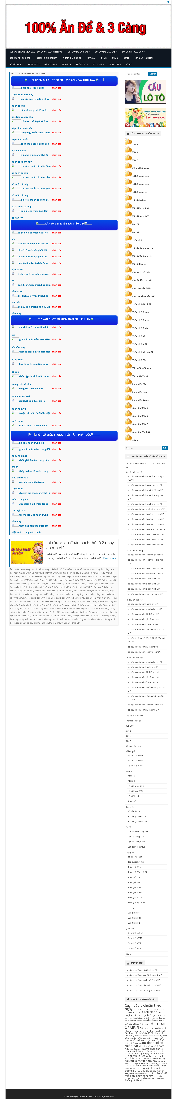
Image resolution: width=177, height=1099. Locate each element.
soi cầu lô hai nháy (52, 608)
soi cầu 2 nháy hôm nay (35, 576)
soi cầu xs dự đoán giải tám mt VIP (143, 619)
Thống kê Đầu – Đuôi (142, 352)
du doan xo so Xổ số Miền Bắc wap (145, 1022)
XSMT (126, 58)
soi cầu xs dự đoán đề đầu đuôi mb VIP (145, 573)
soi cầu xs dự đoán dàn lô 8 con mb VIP (145, 568)
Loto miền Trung (140, 400)
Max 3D (136, 224)
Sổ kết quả (15, 64)
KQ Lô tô (97, 64)
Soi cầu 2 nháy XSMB (19, 580)
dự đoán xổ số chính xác (144, 1039)
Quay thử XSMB (140, 408)
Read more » (109, 558)
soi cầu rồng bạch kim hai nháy (86, 619)
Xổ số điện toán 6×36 (137, 821)
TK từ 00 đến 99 (140, 376)
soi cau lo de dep (157, 1051)
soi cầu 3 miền (160, 1065)
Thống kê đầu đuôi (141, 304)
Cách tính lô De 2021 (133, 1012)
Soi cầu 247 (35, 580)
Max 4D (136, 232)
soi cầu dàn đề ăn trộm (133, 1068)
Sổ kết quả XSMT (140, 192)
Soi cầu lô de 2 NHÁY (39, 605)
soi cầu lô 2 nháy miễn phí (97, 598)
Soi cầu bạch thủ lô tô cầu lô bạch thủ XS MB (30, 587)
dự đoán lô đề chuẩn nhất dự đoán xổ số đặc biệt (146, 1029)
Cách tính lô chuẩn (157, 1009)
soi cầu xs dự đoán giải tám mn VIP (144, 677)
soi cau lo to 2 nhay (104, 612)
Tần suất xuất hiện (141, 368)
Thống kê (81, 64)
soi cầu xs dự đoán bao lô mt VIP (143, 604)
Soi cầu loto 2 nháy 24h (42, 615)
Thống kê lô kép (140, 328)
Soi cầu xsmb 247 (72, 623)
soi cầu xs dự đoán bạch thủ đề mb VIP (145, 490)
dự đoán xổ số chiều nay (148, 1038)
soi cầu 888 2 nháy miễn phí (103, 580)
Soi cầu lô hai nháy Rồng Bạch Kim (77, 608)
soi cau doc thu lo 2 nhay (46, 590)
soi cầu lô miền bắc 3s (20, 612)
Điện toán (49, 64)
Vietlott (33, 64)
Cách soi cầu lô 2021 (141, 1009)
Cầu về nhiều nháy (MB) (143, 296)
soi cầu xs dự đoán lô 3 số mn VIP (143, 682)
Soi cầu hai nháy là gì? (84, 590)
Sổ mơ (129, 64)
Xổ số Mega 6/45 (140, 208)
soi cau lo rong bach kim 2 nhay (80, 612)
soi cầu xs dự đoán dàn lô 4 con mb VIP (145, 539)
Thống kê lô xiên (140, 320)
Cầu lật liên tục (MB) (142, 280)
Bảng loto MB (134, 923)
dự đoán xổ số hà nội (154, 1040)
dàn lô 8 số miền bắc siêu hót (34, 243)
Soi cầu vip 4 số (108, 619)
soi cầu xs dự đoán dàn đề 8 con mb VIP (146, 524)
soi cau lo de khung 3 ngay (137, 1053)
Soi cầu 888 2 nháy (81, 580)
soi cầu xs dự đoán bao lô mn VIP (143, 667)
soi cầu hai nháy (66, 590)
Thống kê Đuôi (139, 344)
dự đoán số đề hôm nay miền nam (147, 1036)
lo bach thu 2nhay (50, 572)
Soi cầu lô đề (141, 1070)
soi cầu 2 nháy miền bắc (84, 576)
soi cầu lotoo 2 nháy (63, 615)
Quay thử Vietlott (141, 432)
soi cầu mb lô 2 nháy (82, 615)
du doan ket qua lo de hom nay (142, 1018)
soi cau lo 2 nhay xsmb (71, 601)
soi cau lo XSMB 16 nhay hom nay (150, 1058)
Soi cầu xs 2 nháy (18, 623)
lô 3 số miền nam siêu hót (33, 425)
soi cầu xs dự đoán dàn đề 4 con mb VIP (146, 514)
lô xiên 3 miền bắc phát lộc (32, 256)
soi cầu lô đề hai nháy (33, 608)
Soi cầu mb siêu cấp (105, 51)
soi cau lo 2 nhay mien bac (39, 598)
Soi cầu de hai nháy (25, 590)
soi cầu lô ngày (38, 612)
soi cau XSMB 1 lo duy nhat (139, 1065)
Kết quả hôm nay (144, 58)
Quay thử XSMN (140, 416)
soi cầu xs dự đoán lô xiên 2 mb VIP (144, 578)
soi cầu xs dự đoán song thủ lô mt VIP (145, 652)
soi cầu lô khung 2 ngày (104, 608)
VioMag (73, 1097)
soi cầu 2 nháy (103, 572)
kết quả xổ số (144, 1046)
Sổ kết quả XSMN (140, 184)
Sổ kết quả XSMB (140, 176)
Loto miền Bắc (139, 384)
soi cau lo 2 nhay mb (94, 594)
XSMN (115, 58)
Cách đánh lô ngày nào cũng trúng (143, 1013)
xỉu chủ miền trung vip (31, 442)
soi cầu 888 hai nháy (19, 583)
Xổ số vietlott (139, 200)
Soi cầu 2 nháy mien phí (106, 576)
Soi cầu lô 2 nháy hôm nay (51, 594)
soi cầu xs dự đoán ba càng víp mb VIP (145, 485)
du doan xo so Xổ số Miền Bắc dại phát (145, 1019)
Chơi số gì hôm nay (47, 58)
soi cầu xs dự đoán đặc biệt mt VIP (143, 614)
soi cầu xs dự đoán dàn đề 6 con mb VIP (146, 519)
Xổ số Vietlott (134, 796)
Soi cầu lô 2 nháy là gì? (74, 594)
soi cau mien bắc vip (42, 619)
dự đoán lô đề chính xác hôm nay (144, 1034)
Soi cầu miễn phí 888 (62, 619)
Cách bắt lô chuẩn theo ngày (143, 1007)
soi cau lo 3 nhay (105, 601)
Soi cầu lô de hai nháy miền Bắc (92, 605)
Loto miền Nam (140, 392)
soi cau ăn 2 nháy (37, 583)
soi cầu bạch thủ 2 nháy (75, 583)
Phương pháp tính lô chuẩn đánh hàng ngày (144, 1050)
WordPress (109, 1097)
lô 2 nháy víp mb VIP (32, 572)
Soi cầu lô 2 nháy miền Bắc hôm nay (68, 598)
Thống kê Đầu (139, 336)
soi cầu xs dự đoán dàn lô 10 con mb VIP (146, 534)
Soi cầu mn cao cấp (20, 58)
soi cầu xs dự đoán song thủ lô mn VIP (145, 704)
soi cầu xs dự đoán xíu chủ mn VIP (143, 709)
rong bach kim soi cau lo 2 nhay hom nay (77, 572)
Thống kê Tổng (140, 360)
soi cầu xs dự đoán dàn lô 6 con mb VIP (145, 544)
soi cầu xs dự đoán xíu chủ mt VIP (143, 646)
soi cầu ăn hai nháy (54, 583)
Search (153, 73)
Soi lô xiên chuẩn (139, 1078)
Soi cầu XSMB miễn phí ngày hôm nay (146, 1074)
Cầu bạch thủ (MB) (141, 272)
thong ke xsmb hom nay (155, 1078)
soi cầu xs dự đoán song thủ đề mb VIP (145, 554)
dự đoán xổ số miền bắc (144, 1044)
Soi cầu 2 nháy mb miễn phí (59, 576)
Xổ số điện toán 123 (142, 256)
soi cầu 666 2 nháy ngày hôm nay (57, 580)
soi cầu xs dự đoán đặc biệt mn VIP (144, 672)
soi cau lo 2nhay (89, 601)
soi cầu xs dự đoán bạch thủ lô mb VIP (145, 504)
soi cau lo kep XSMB (140, 1056)
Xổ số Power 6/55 (140, 216)
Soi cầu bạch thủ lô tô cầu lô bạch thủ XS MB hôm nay (76, 587)
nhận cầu (57, 87)
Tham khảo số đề (72, 58)
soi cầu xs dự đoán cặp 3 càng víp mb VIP (146, 509)
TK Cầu (65, 64)
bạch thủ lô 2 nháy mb (64, 569)
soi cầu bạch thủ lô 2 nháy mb (100, 583)
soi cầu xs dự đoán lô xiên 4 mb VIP (144, 589)
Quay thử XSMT (140, 424)
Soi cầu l (18, 594)
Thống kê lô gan (140, 312)
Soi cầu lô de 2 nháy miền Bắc (63, 605)
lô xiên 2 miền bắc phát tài (32, 250)
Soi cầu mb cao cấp (78, 51)
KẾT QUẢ (91, 58)
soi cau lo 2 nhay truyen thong (46, 601)
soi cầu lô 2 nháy (30, 594)
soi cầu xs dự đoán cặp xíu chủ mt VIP (145, 609)
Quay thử (114, 64)
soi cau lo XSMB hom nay (141, 1061)
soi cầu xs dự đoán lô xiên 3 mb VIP (144, 583)
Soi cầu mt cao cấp (132, 51)
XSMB (104, 58)
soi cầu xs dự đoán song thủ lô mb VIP (145, 594)
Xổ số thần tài (139, 264)
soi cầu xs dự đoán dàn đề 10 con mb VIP (146, 529)
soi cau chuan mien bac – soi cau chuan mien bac (36, 51)
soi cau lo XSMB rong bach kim (153, 1063)
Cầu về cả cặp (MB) (141, 288)
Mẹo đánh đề (135, 1049)
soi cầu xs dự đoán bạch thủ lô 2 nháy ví (45, 623)
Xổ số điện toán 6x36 (142, 248)
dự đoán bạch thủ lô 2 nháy (87, 569)
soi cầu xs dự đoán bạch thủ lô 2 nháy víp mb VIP (80, 545)
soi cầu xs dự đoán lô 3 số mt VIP (143, 624)
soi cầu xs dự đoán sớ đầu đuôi (140, 1074)
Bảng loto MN (134, 918)
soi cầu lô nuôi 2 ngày (55, 612)
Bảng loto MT (134, 912)
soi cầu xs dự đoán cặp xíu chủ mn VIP (145, 662)
